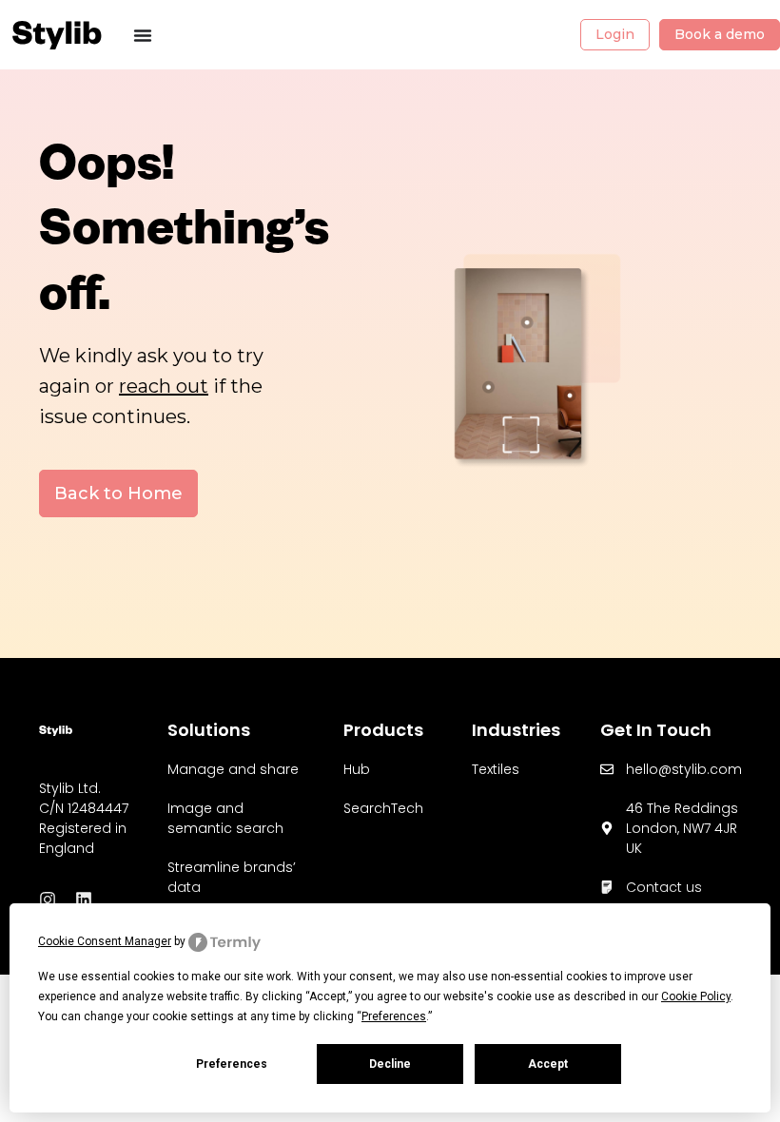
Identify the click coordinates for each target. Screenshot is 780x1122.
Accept (548, 1064)
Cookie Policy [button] (696, 996)
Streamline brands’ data (231, 877)
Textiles (495, 769)
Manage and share (233, 769)
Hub (356, 769)
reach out (163, 386)
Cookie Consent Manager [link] (104, 941)
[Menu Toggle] (142, 35)
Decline (390, 1064)
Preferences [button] (393, 1016)
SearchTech (383, 808)
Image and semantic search (225, 818)
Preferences (231, 1064)
